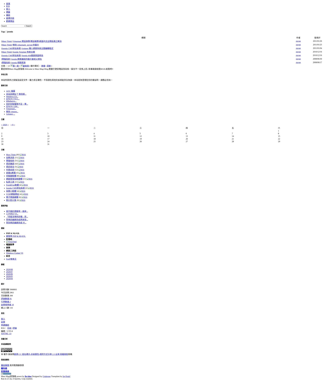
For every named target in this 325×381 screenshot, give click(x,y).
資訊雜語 (10, 164)
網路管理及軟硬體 (14, 179)
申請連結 (5, 325)
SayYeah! (66, 376)
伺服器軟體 (11, 176)
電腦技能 (6, 59)
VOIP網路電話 (12, 194)
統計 (2, 284)
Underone (47, 376)
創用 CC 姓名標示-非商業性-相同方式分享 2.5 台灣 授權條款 (41, 354)
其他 (2, 313)
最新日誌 (4, 85)
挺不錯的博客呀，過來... (17, 211)
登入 (3, 319)
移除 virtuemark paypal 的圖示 (26, 45)
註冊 (3, 322)
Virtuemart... (11, 109)
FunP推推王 (11, 259)
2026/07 (9, 272)
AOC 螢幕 (10, 91)
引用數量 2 (6, 302)
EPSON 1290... (12, 106)
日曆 (2, 119)
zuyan (298, 41)
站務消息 (10, 158)
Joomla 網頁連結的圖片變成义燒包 (26, 59)
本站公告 (4, 74)
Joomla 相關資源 (18, 63)
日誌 (9, 328)
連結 (2, 228)
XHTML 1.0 (6, 334)
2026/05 (9, 276)
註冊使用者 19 (7, 305)
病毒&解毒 (11, 173)
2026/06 (9, 274)
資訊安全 (10, 167)
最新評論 (4, 206)
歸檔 (2, 264)
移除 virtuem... (12, 112)
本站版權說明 (6, 344)
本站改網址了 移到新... (16, 94)
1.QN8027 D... (12, 214)
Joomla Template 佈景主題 (24, 52)
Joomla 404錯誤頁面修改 (32, 55)
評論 (15, 328)
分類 (2, 150)
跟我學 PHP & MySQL (16, 236)
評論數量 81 (6, 299)
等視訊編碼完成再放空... (17, 220)
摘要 (43, 66)
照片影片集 (11, 200)
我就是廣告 (5, 360)
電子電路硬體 (12, 197)
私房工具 (10, 182)
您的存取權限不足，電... (17, 104)
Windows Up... (12, 96)
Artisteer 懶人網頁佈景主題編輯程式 (37, 48)
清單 (49, 66)
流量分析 (4, 339)
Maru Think (7, 41)
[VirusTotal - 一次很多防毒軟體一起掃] (11, 242)
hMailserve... (11, 101)
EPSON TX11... (12, 99)
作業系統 (10, 170)
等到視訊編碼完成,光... (16, 223)
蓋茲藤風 (5, 365)
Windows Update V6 (14, 253)
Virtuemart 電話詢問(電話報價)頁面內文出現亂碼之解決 (37, 41)
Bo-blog (28, 376)
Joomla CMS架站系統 (11, 48)
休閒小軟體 (11, 191)
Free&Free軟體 (12, 185)
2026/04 (9, 279)
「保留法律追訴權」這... (17, 217)
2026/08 (9, 269)
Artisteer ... (10, 114)
